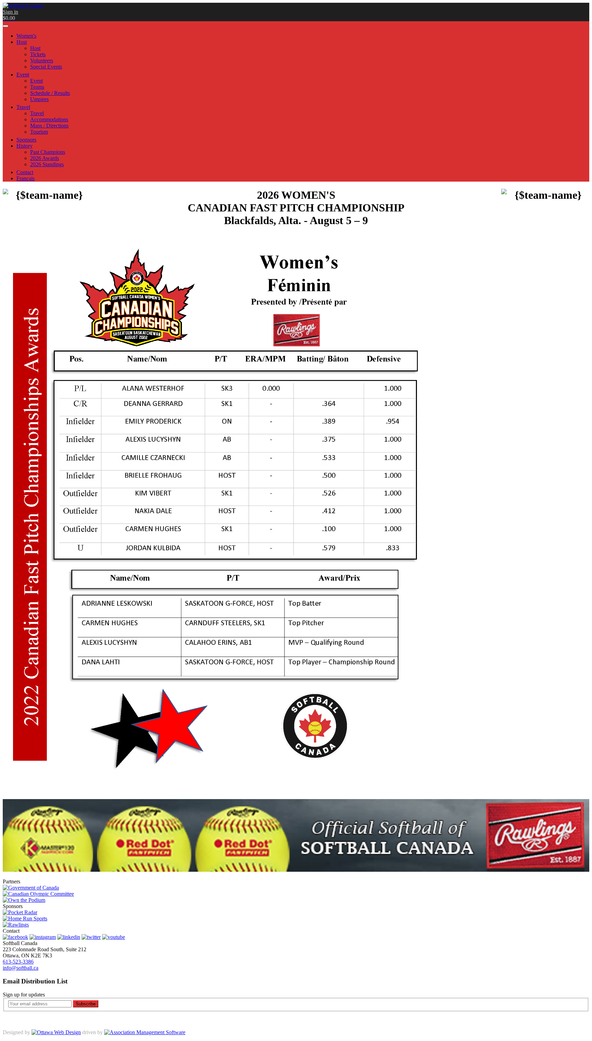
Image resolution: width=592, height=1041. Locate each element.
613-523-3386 (18, 962)
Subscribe (86, 1003)
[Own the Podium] (24, 900)
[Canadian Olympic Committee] (38, 894)
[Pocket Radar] (20, 912)
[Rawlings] (16, 925)
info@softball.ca (20, 968)
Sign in (10, 12)
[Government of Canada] (31, 888)
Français (25, 178)
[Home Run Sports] (25, 918)
